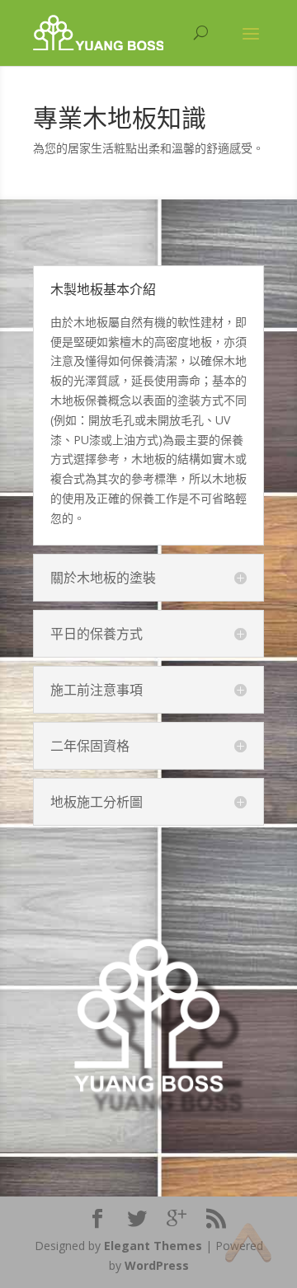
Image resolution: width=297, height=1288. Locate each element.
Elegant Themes (153, 1245)
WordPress (157, 1265)
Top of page (248, 1242)
